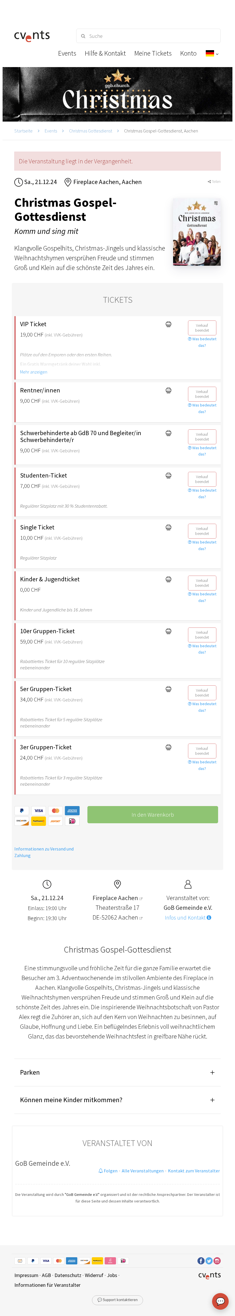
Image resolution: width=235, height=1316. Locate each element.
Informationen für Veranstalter (47, 1285)
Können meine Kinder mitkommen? (71, 1099)
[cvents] (40, 36)
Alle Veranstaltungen (143, 1171)
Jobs (112, 1275)
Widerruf (94, 1275)
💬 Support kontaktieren (117, 1300)
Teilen (216, 181)
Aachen (128, 917)
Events (51, 131)
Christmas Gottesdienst (90, 131)
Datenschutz (67, 1275)
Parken (30, 1072)
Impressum (26, 1275)
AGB (46, 1275)
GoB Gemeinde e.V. (42, 1163)
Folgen (110, 1171)
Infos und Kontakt (186, 917)
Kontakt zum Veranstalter (194, 1171)
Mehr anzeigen (33, 372)
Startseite (23, 131)
